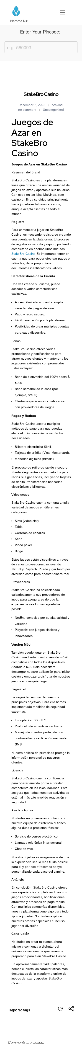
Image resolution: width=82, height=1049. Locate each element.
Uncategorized (53, 109)
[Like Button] (60, 1008)
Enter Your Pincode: (40, 31)
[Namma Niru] (15, 11)
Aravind (57, 105)
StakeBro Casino (23, 253)
